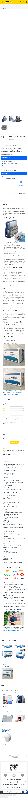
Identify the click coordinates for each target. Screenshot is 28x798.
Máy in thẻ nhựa (10, 5)
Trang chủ (3, 5)
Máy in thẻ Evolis (18, 709)
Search (21, 2)
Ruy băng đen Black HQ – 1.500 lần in (14, 390)
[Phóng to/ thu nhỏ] (14, 795)
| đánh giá (11, 139)
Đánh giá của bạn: (5, 423)
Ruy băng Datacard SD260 (7, 646)
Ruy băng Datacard (5, 645)
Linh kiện (9, 729)
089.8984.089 (16, 611)
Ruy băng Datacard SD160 (7, 665)
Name (4, 434)
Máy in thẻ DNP (4, 709)
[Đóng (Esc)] (2, 795)
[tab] (3, 194)
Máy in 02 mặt (18, 5)
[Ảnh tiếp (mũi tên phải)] (6, 797)
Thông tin (3, 193)
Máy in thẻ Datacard (9, 134)
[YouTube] (14, 775)
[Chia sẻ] (6, 795)
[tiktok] (22, 775)
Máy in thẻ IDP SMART (5, 690)
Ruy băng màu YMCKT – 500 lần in (14, 367)
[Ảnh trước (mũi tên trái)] (2, 797)
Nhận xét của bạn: (5, 428)
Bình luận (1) (12, 193)
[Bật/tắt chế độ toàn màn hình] (10, 795)
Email (4, 438)
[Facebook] (5, 775)
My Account (23, 2)
